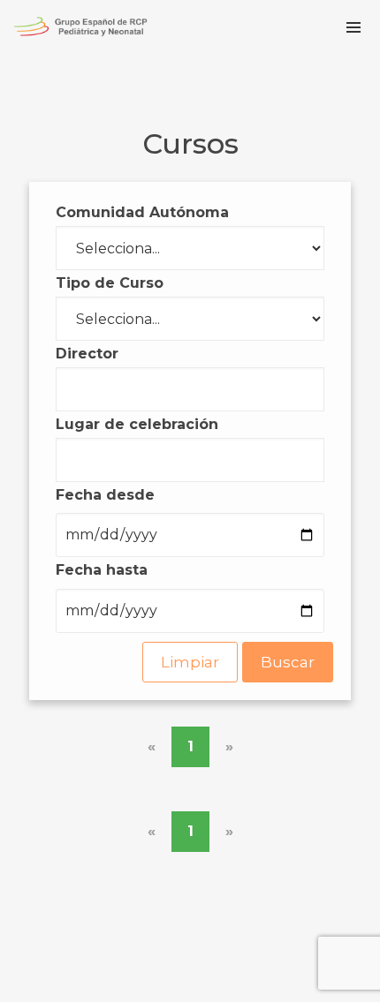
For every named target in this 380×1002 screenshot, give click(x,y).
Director (87, 353)
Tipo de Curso (109, 283)
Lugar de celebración (137, 424)
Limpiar (190, 662)
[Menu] (353, 26)
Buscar (288, 662)
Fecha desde (105, 494)
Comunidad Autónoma (142, 212)
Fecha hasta (102, 569)
